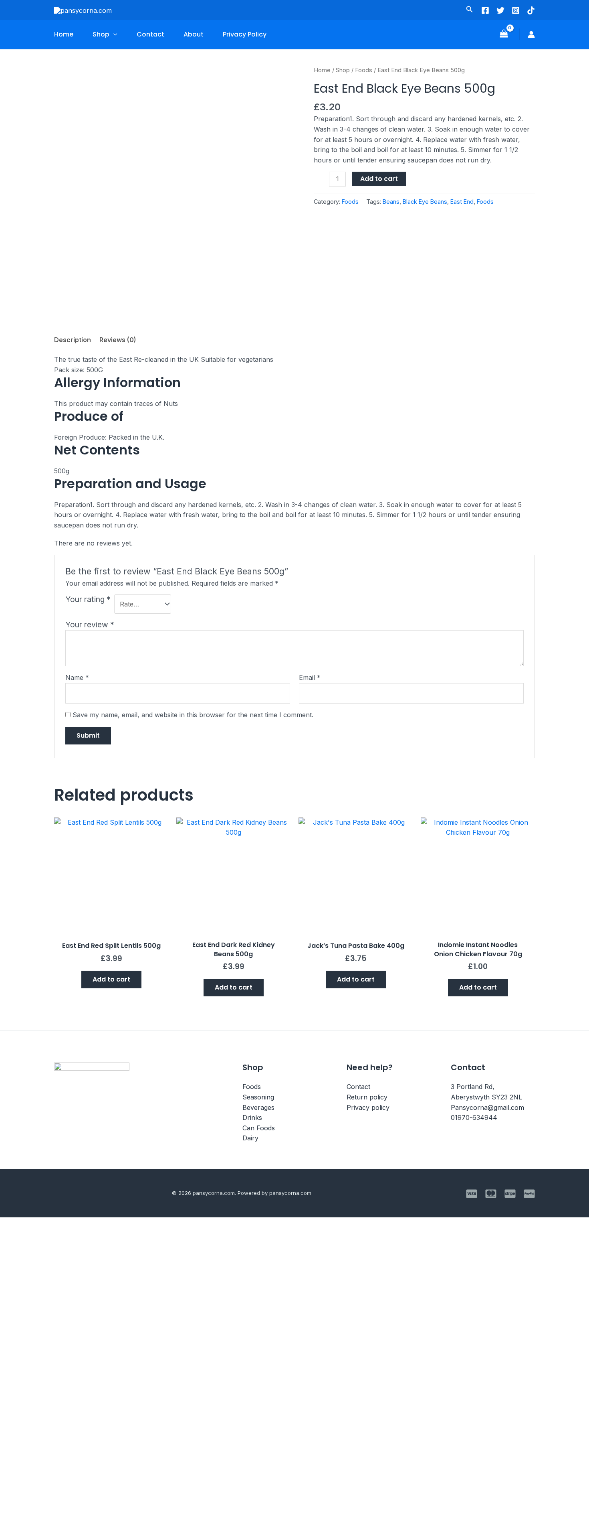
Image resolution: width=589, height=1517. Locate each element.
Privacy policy (368, 1107)
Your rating (88, 599)
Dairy (250, 1138)
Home (63, 34)
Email (310, 677)
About (194, 34)
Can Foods (258, 1128)
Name (77, 677)
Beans (391, 201)
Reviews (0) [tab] (117, 340)
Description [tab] (72, 340)
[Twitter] (500, 10)
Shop (101, 34)
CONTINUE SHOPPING (99, 1447)
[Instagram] (516, 10)
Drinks (252, 1117)
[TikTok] (531, 10)
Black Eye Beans (425, 201)
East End (462, 201)
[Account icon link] (531, 34)
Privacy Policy (244, 34)
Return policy (367, 1097)
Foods (363, 70)
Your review (89, 624)
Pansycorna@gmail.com (487, 1107)
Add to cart (379, 178)
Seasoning (258, 1097)
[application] (113, 34)
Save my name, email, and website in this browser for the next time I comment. (193, 715)
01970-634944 (474, 1117)
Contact (150, 34)
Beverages (258, 1107)
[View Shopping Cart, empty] (503, 34)
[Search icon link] (469, 10)
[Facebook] (485, 10)
